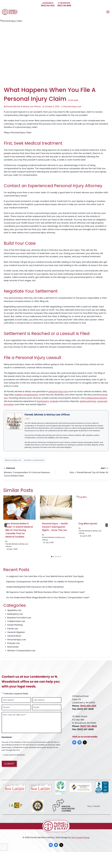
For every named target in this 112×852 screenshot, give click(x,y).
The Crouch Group (80, 837)
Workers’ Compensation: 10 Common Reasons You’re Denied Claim (27, 472)
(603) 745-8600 (64, 5)
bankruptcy (43, 401)
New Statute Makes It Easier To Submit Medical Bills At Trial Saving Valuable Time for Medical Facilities (19, 530)
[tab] (51, 556)
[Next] (106, 525)
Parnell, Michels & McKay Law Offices (23, 106)
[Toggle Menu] (107, 11)
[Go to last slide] (5, 525)
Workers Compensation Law (21, 650)
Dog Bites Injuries (88, 523)
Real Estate (13, 646)
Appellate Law (14, 610)
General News (14, 635)
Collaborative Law (16, 621)
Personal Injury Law (72, 106)
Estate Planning (15, 624)
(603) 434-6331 (48, 5)
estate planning (88, 401)
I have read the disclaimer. (14, 755)
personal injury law (58, 391)
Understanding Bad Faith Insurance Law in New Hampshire (35, 586)
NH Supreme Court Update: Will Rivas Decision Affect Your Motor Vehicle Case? (45, 592)
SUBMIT (9, 763)
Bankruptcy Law (15, 614)
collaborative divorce (96, 398)
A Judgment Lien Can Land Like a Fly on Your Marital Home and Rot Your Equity (45, 576)
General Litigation (16, 632)
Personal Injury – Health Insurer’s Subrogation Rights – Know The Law (55, 527)
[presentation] (19, 507)
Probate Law (13, 643)
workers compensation (26, 394)
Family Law (12, 628)
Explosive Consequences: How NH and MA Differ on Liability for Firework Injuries (45, 581)
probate (54, 401)
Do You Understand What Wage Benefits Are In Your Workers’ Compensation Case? (47, 597)
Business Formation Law (19, 617)
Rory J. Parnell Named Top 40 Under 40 (89, 470)
